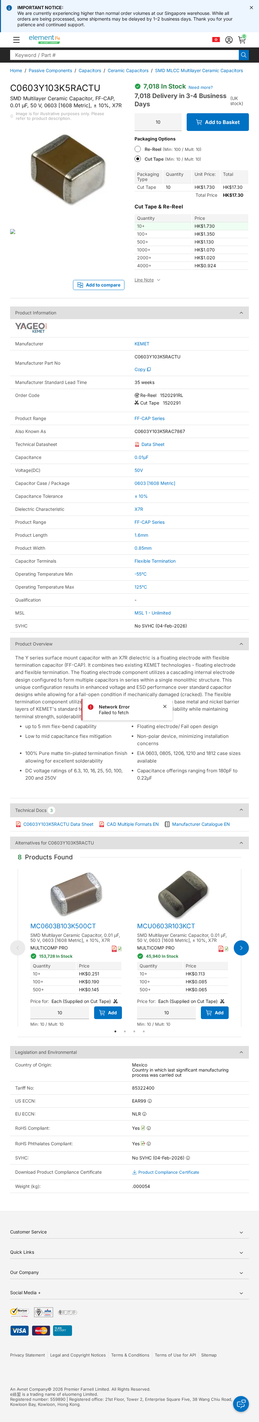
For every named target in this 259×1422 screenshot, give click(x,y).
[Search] (244, 55)
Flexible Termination (155, 561)
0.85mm (143, 548)
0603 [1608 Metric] (155, 483)
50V (139, 470)
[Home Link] (56, 39)
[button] (16, 39)
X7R (139, 509)
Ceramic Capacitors (128, 70)
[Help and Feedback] (241, 1404)
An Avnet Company (29, 1389)
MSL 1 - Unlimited (153, 612)
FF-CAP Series (150, 418)
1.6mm (141, 535)
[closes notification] (251, 7)
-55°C (141, 574)
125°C (141, 587)
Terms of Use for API (175, 1354)
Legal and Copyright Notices (78, 1354)
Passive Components (50, 70)
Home (16, 70)
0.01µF (141, 457)
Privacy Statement (27, 1354)
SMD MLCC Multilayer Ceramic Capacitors (199, 70)
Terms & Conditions (130, 1354)
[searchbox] (124, 55)
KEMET (142, 343)
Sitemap (209, 1354)
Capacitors (90, 70)
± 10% (141, 496)
